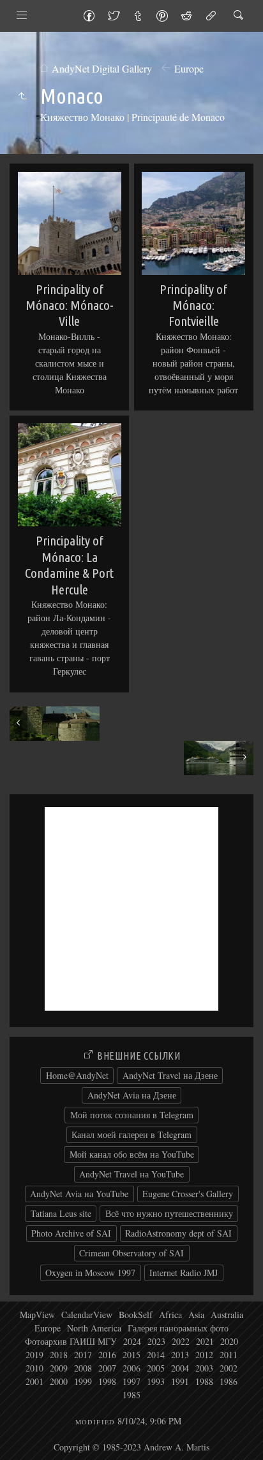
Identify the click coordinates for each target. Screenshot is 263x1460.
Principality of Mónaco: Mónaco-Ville (70, 305)
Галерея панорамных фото (178, 1328)
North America (94, 1328)
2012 (204, 1355)
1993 (156, 1381)
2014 (156, 1355)
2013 (180, 1355)
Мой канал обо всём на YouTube (132, 1154)
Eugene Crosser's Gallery (187, 1194)
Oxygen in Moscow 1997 (90, 1273)
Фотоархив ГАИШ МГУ (71, 1341)
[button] (20, 1440)
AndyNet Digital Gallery (102, 68)
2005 (156, 1368)
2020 (229, 1341)
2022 (181, 1341)
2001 (34, 1381)
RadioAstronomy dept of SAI (178, 1233)
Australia (227, 1315)
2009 (59, 1368)
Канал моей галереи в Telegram (131, 1134)
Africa (170, 1315)
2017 (83, 1355)
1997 (131, 1381)
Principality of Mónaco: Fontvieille (193, 305)
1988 (204, 1381)
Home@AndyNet (77, 1075)
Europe (189, 68)
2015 (131, 1355)
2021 (205, 1341)
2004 (180, 1368)
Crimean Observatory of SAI (131, 1253)
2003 (204, 1368)
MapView (37, 1315)
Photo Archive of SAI (71, 1233)
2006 (131, 1368)
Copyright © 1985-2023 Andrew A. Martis (131, 1447)
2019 (34, 1355)
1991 (180, 1381)
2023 (156, 1341)
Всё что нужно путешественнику (169, 1213)
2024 (132, 1341)
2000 (59, 1381)
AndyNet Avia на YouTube (79, 1194)
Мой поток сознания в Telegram (131, 1115)
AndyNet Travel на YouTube (131, 1174)
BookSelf (136, 1315)
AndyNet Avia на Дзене (131, 1095)
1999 (83, 1381)
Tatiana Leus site (61, 1213)
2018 (59, 1355)
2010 (34, 1368)
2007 (107, 1368)
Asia (196, 1315)
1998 (107, 1381)
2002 (228, 1368)
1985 (131, 1395)
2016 (107, 1355)
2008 (83, 1368)
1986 (228, 1381)
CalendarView (86, 1315)
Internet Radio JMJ (183, 1273)
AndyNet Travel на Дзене (170, 1075)
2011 (228, 1355)
